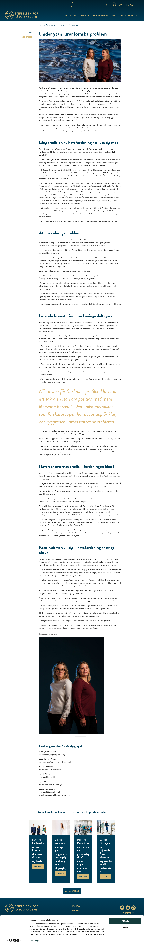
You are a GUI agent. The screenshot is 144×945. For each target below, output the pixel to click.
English (131, 4)
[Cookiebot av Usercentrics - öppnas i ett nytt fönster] (14, 940)
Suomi (121, 4)
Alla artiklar (72, 891)
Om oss (69, 15)
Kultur (82, 15)
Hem (41, 25)
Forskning (49, 25)
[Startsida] (21, 15)
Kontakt (129, 15)
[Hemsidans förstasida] (27, 908)
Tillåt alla (125, 921)
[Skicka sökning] (113, 5)
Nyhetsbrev (128, 913)
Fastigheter (98, 15)
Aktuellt (115, 15)
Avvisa (125, 928)
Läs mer (38, 866)
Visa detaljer (34, 941)
